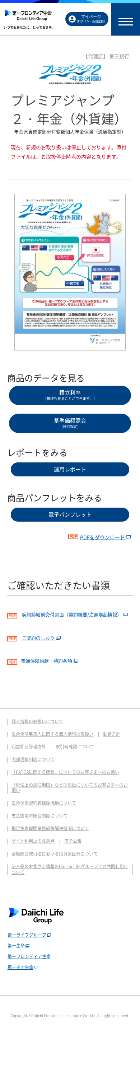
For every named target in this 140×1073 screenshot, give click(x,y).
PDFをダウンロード (102, 537)
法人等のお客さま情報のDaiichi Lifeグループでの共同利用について (69, 869)
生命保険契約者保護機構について (43, 803)
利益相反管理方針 (28, 746)
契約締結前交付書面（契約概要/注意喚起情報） (72, 614)
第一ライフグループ (27, 935)
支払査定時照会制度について (39, 816)
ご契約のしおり (38, 637)
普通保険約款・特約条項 (47, 660)
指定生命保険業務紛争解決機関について (50, 828)
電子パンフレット (70, 514)
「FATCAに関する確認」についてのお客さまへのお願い (65, 772)
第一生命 (16, 945)
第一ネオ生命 (20, 967)
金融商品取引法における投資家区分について (54, 854)
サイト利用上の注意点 (33, 841)
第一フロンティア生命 (29, 956)
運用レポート (70, 469)
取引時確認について (75, 746)
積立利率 (70, 395)
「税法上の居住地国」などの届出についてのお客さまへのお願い (69, 788)
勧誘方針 (111, 734)
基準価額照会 (70, 423)
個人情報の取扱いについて (37, 721)
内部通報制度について (33, 759)
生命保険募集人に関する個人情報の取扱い (52, 734)
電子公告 (72, 841)
